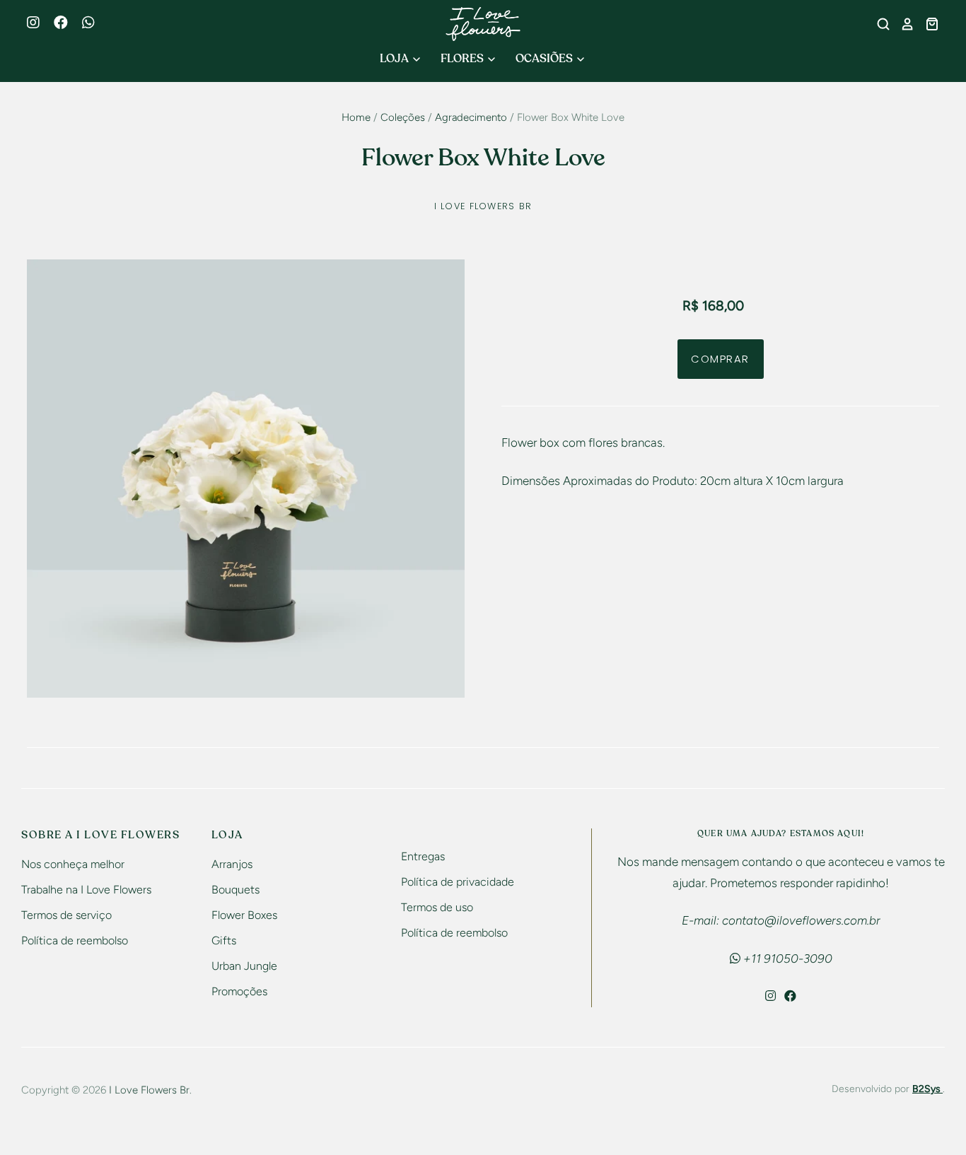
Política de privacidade (457, 882)
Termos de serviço (66, 915)
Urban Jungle (244, 966)
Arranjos (231, 864)
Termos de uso (437, 907)
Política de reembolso (74, 940)
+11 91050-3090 (786, 958)
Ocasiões (545, 58)
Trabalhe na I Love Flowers (86, 889)
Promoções (239, 991)
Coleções (402, 117)
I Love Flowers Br (483, 206)
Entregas (423, 856)
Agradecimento (471, 117)
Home (356, 117)
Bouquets (235, 889)
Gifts (223, 940)
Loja (395, 58)
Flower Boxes (244, 915)
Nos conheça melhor (72, 864)
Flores (463, 58)
